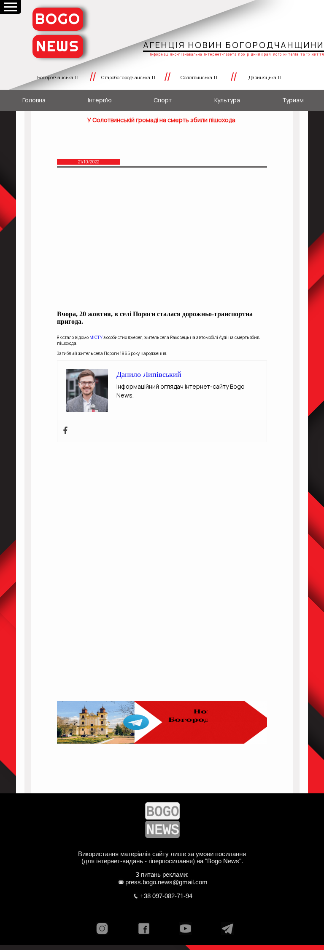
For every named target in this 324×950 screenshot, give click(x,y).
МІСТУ (96, 337)
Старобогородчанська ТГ (129, 77)
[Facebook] (65, 431)
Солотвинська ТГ (200, 77)
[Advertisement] (162, 243)
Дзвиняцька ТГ (265, 77)
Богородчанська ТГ (58, 77)
